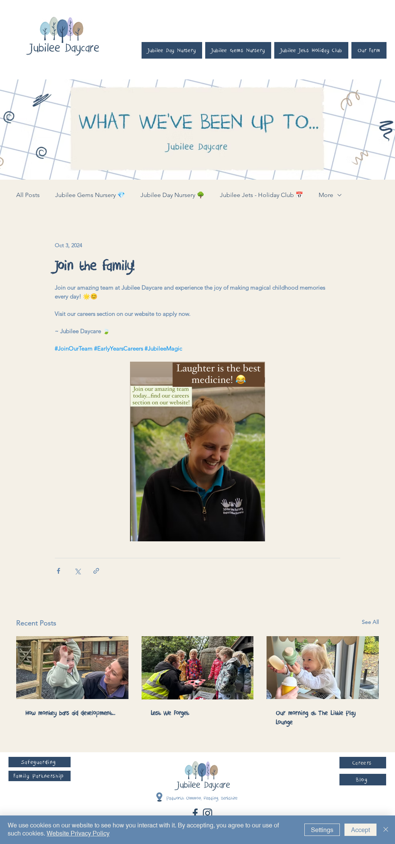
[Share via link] (96, 570)
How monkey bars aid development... (70, 713)
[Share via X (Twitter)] (77, 570)
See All (370, 621)
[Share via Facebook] (58, 570)
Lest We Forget (170, 713)
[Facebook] (195, 813)
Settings (322, 830)
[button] (39, 762)
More (326, 195)
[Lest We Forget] (198, 667)
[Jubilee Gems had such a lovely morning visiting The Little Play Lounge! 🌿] (323, 667)
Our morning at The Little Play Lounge (316, 717)
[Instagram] (207, 813)
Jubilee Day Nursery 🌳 (172, 195)
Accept (360, 830)
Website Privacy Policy (78, 833)
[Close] (385, 830)
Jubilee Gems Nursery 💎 (90, 195)
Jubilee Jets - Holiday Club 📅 (261, 195)
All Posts (28, 195)
